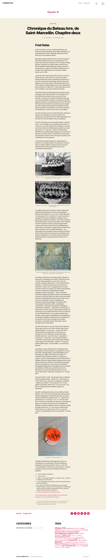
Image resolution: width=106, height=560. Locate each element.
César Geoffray (40, 502)
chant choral (47, 502)
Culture (69, 530)
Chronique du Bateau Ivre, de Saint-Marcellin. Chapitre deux (53, 30)
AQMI (57, 530)
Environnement (62, 537)
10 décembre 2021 (59, 37)
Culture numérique (76, 530)
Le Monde (73, 540)
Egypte (66, 535)
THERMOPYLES (7, 3)
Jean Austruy (62, 502)
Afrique (60, 528)
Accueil (80, 3)
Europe (72, 537)
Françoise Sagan (79, 537)
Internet (83, 538)
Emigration (73, 535)
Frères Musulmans (67, 538)
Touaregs (84, 545)
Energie (79, 535)
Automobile (63, 530)
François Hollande (59, 538)
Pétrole (75, 544)
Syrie (78, 545)
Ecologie (81, 533)
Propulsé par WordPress (36, 556)
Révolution (58, 545)
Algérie (76, 528)
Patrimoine (39, 504)
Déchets (85, 530)
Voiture (67, 547)
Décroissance (60, 531)
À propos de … (87, 3)
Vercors (62, 547)
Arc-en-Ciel (60, 501)
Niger (69, 542)
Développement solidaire (66, 533)
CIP (57, 502)
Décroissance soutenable (73, 531)
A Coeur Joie (40, 501)
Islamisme (63, 540)
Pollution (67, 544)
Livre (85, 540)
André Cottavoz (53, 501)
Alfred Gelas (46, 501)
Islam (57, 540)
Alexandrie (70, 528)
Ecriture (58, 535)
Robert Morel (45, 504)
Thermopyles (49, 37)
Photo (59, 544)
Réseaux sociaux (83, 544)
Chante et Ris (53, 502)
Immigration (76, 538)
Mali (58, 542)
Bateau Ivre (53, 23)
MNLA (64, 542)
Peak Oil (82, 542)
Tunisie (57, 547)
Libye (80, 540)
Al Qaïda (82, 528)
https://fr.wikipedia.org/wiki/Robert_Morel (49, 492)
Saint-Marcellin (52, 504)
